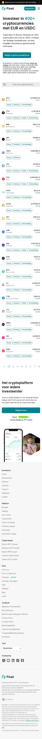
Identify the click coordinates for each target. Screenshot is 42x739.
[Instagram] (18, 661)
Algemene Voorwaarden (11, 607)
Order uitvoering (8, 522)
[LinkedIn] (13, 661)
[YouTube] (8, 661)
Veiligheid (5, 493)
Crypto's (5, 489)
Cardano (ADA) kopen (10, 556)
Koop (9, 104)
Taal (3, 643)
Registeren (29, 8)
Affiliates (5, 589)
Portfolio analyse (8, 526)
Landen (5, 497)
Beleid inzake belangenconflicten (15, 614)
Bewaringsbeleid (8, 625)
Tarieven (5, 485)
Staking (5, 511)
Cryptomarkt (7, 519)
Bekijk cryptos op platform (17, 55)
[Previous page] (4, 366)
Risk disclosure (7, 610)
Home (4, 474)
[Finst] (8, 8)
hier (3, 727)
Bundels (5, 507)
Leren (4, 596)
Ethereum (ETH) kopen (11, 548)
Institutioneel (7, 478)
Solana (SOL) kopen (10, 559)
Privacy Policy (7, 618)
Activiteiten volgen (9, 534)
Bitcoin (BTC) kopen (10, 544)
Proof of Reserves (9, 573)
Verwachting (26, 104)
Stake (24, 118)
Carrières (9, 577)
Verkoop (17, 104)
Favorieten (6, 530)
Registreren (21, 410)
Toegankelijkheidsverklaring (13, 633)
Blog (3, 592)
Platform (5, 482)
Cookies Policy (7, 622)
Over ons (5, 570)
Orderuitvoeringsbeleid (11, 629)
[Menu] (38, 8)
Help (3, 585)
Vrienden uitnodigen (10, 581)
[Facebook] (22, 661)
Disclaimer (6, 637)
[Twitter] (4, 661)
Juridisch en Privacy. (32, 720)
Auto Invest (6, 515)
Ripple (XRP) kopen (9, 552)
